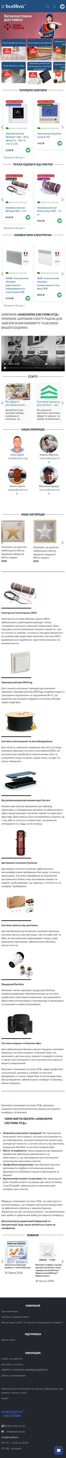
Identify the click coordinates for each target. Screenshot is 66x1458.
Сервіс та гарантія (11, 1358)
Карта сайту (8, 1339)
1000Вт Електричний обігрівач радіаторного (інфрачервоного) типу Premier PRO (17, 285)
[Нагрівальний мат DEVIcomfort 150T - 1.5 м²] (49, 187)
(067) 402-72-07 (15, 1425)
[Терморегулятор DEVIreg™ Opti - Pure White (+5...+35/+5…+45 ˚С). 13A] (18, 113)
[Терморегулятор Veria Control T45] (49, 113)
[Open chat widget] (58, 1450)
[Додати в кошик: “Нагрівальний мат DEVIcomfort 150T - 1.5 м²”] (59, 221)
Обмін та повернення (13, 1375)
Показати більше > (14, 157)
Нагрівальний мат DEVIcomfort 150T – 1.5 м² (49, 211)
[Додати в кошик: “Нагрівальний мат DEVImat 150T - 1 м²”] (28, 217)
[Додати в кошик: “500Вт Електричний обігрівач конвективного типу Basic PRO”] (59, 295)
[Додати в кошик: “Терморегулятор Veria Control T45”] (59, 143)
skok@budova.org (17, 458)
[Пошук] (46, 6)
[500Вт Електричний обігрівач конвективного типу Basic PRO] (49, 258)
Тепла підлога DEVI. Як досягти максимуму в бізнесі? (32, 1322)
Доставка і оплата (11, 1364)
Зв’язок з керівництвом (15, 1316)
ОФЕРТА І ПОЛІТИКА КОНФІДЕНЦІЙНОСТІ (24, 1369)
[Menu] (2, 6)
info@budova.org (15, 1431)
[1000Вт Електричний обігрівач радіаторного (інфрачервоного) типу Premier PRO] (18, 258)
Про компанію (9, 1311)
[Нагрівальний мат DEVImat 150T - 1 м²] (18, 187)
